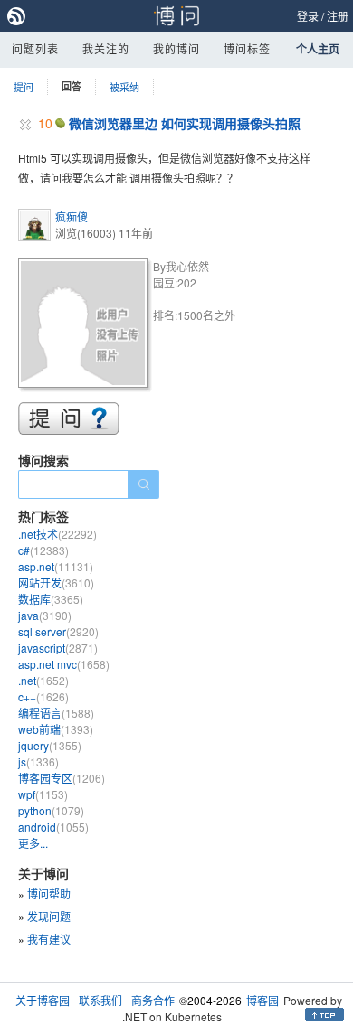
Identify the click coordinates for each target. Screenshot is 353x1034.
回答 (71, 86)
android (53, 826)
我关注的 (105, 48)
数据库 (50, 598)
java (45, 615)
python (51, 810)
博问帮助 (49, 893)
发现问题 (49, 916)
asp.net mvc (64, 664)
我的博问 (176, 48)
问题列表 (35, 48)
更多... (33, 843)
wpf (43, 794)
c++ (43, 696)
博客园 (262, 1000)
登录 (308, 16)
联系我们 (100, 1000)
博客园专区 (61, 777)
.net (43, 680)
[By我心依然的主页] (85, 325)
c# (43, 550)
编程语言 (56, 712)
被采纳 (124, 87)
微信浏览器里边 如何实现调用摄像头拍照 (185, 123)
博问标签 (247, 48)
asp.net (55, 566)
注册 (337, 16)
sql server (58, 631)
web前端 (55, 729)
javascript (58, 647)
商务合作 (153, 1000)
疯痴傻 (71, 216)
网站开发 (56, 582)
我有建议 (49, 938)
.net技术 (57, 533)
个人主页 (317, 49)
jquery (49, 745)
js (38, 761)
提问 (23, 87)
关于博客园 (42, 1000)
